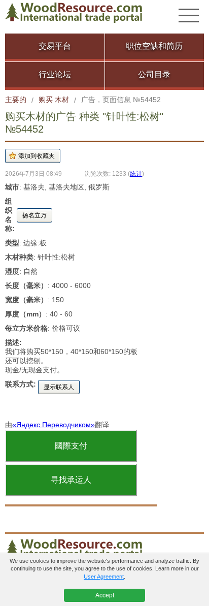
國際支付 (71, 445)
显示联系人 (59, 387)
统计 (136, 173)
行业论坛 (55, 74)
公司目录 (154, 74)
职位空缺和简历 (154, 46)
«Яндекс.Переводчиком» (53, 425)
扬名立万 (34, 215)
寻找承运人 (71, 479)
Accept (104, 595)
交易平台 (55, 46)
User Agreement (104, 576)
